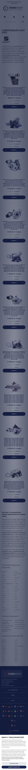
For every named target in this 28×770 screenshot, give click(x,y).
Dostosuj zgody (14, 763)
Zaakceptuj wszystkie (14, 767)
